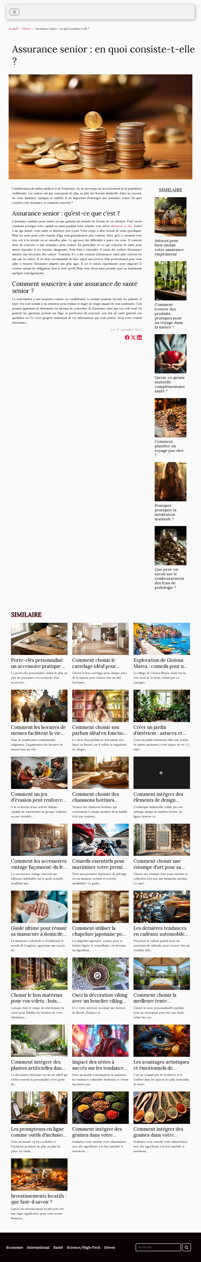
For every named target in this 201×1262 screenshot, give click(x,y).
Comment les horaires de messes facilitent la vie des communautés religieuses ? (38, 736)
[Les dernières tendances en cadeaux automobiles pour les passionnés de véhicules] (161, 906)
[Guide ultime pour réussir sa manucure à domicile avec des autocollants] (39, 906)
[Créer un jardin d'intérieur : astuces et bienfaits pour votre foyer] (161, 706)
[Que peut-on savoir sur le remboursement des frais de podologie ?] (170, 545)
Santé (58, 1247)
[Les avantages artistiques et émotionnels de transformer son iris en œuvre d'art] (161, 1040)
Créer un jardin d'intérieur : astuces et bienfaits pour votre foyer (161, 733)
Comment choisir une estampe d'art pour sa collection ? (157, 867)
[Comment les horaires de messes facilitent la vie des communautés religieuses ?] (39, 706)
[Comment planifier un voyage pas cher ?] (170, 417)
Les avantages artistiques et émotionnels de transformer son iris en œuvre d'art (161, 1071)
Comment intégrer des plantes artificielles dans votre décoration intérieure (37, 1071)
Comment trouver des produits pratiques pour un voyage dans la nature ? (169, 315)
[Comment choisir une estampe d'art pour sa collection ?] (161, 840)
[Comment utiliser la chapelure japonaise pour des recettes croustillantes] (100, 906)
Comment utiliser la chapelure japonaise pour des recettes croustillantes (99, 937)
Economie (14, 1247)
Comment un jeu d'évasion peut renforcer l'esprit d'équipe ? (38, 800)
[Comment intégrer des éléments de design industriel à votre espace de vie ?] (161, 772)
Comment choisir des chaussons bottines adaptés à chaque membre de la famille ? (97, 803)
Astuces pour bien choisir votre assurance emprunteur (169, 247)
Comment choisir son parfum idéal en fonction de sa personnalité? (99, 733)
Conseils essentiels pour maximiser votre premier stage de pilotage (99, 867)
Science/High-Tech (83, 1247)
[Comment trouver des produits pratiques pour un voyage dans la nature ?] (170, 280)
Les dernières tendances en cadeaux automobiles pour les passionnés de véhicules (160, 937)
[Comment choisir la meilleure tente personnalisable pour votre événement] (161, 973)
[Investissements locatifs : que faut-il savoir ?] (39, 1174)
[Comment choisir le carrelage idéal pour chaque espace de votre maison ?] (100, 638)
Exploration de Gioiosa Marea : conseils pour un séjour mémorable (159, 666)
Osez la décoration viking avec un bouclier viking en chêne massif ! (99, 1001)
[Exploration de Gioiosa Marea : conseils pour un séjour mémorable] (161, 638)
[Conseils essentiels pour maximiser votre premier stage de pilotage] (100, 840)
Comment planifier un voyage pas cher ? (169, 448)
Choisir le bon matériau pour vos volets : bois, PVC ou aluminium (36, 1001)
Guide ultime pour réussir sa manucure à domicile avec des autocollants (39, 934)
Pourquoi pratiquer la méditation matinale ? (165, 512)
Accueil (13, 29)
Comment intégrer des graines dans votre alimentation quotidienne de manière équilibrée (100, 1138)
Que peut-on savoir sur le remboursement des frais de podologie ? (169, 578)
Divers (27, 29)
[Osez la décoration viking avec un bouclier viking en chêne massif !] (100, 973)
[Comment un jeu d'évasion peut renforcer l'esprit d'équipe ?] (39, 772)
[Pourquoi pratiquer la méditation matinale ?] (170, 481)
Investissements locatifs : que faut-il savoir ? (38, 1199)
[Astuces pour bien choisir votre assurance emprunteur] (170, 216)
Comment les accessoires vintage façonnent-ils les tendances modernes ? (39, 867)
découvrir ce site (121, 226)
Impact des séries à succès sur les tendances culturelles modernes (99, 1068)
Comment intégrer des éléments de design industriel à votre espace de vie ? (160, 803)
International (38, 1247)
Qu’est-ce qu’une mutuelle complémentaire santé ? (170, 384)
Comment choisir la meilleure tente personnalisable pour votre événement (156, 1004)
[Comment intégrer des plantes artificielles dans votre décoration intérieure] (39, 1040)
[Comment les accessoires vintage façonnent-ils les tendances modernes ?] (39, 840)
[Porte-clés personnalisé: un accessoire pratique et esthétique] (39, 638)
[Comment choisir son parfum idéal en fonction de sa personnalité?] (100, 706)
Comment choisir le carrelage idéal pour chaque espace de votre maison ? (98, 669)
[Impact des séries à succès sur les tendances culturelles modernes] (100, 1040)
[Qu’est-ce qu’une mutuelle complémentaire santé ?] (170, 353)
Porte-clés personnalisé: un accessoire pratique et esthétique (38, 666)
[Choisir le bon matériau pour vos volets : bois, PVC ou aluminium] (39, 973)
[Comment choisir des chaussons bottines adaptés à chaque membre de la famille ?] (100, 772)
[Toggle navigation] (14, 12)
